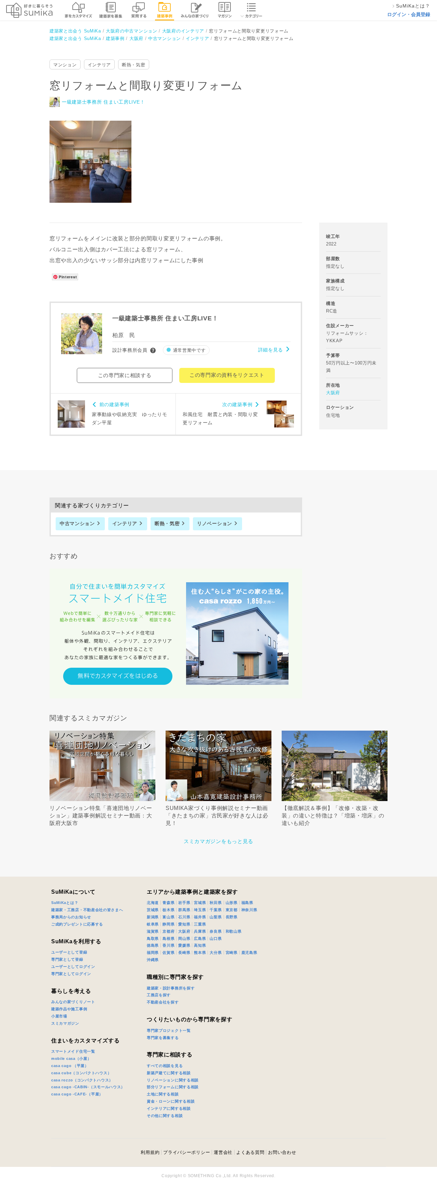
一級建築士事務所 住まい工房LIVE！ (103, 102)
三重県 (200, 924)
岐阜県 (153, 924)
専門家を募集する (163, 1038)
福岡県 (153, 952)
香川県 (168, 945)
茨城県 (153, 910)
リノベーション (214, 523)
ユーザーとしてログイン (73, 966)
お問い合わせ (282, 1152)
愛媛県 (184, 945)
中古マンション (77, 523)
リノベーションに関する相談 (173, 1080)
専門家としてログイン (71, 974)
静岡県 (168, 924)
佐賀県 (168, 952)
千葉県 (216, 910)
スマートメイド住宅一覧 (73, 1051)
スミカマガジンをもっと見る (218, 841)
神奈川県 (249, 910)
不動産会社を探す (163, 1002)
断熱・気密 (133, 64)
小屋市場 (59, 1016)
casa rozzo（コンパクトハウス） (82, 1080)
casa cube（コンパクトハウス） (81, 1073)
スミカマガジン (65, 1023)
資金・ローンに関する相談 (171, 1101)
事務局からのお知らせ (71, 917)
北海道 (153, 903)
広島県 (200, 938)
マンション (65, 64)
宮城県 (200, 903)
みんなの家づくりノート (73, 1002)
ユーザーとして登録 (69, 952)
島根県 (168, 938)
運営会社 (223, 1152)
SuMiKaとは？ (64, 903)
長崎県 (184, 952)
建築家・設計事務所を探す (171, 988)
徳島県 (153, 945)
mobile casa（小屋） (71, 1058)
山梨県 (216, 917)
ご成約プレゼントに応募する (77, 924)
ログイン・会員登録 (408, 14)
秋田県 (216, 903)
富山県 (168, 917)
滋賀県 (153, 931)
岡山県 (184, 938)
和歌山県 (234, 931)
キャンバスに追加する (95, 154)
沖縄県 (153, 960)
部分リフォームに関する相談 (173, 1087)
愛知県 (184, 924)
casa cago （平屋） (70, 1066)
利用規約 (150, 1152)
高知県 (200, 945)
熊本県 (200, 952)
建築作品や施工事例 (69, 1009)
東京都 (232, 910)
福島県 (247, 903)
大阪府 (333, 392)
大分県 (216, 952)
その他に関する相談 (165, 1116)
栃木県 (168, 910)
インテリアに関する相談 (169, 1108)
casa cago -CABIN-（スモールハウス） (88, 1087)
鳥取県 (153, 938)
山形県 (232, 903)
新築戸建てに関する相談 (169, 1073)
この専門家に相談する (125, 375)
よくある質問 (250, 1152)
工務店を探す (159, 995)
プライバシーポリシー (186, 1152)
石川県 (184, 917)
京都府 (168, 931)
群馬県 (184, 910)
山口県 (216, 938)
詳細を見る (270, 349)
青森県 (168, 903)
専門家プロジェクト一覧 (169, 1030)
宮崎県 (232, 952)
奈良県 (216, 931)
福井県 (200, 917)
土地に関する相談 (163, 1094)
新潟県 (153, 917)
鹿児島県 (249, 952)
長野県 (232, 917)
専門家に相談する (170, 1054)
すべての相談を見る (165, 1066)
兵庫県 (200, 931)
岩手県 (184, 903)
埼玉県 (200, 910)
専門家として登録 (67, 959)
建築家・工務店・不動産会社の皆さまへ (87, 910)
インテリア (99, 64)
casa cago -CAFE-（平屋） (77, 1094)
